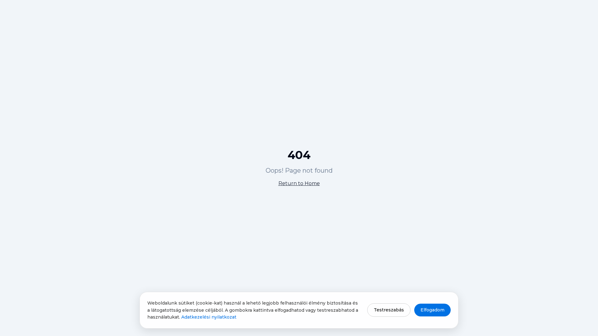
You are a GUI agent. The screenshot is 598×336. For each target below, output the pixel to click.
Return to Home (299, 183)
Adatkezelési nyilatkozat (208, 317)
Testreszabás (389, 310)
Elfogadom (432, 310)
